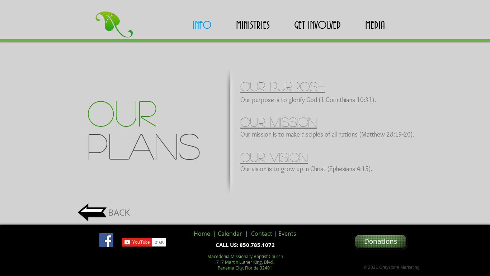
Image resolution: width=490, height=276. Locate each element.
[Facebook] (106, 240)
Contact (262, 234)
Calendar (231, 234)
